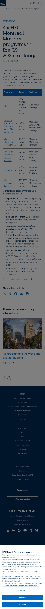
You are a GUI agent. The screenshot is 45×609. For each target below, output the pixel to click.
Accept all (22, 604)
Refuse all (22, 597)
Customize (22, 590)
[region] (22, 577)
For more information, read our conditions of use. (21, 586)
